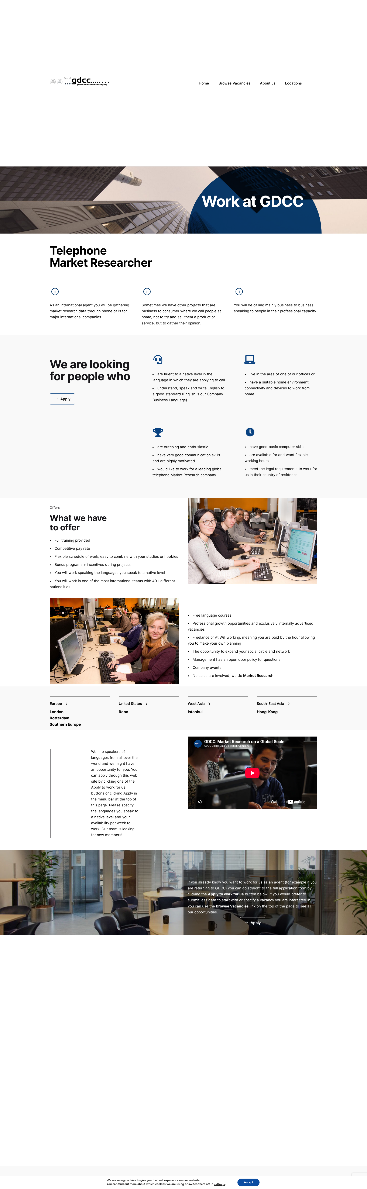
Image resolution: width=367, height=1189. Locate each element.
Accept (248, 1182)
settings (219, 1184)
